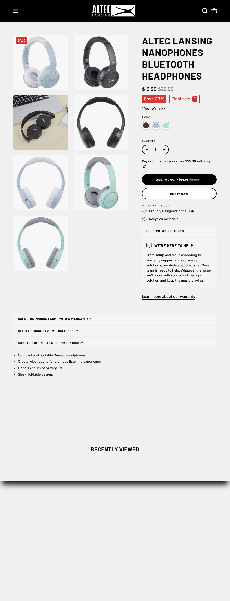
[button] (204, 11)
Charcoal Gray (146, 125)
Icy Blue (156, 125)
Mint (166, 125)
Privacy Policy (152, 534)
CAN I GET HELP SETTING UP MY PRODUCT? (50, 343)
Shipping (148, 513)
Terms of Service (155, 541)
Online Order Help (198, 513)
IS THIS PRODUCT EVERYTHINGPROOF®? (48, 331)
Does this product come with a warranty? (54, 319)
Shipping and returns (165, 231)
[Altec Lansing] (115, 10)
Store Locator (109, 513)
